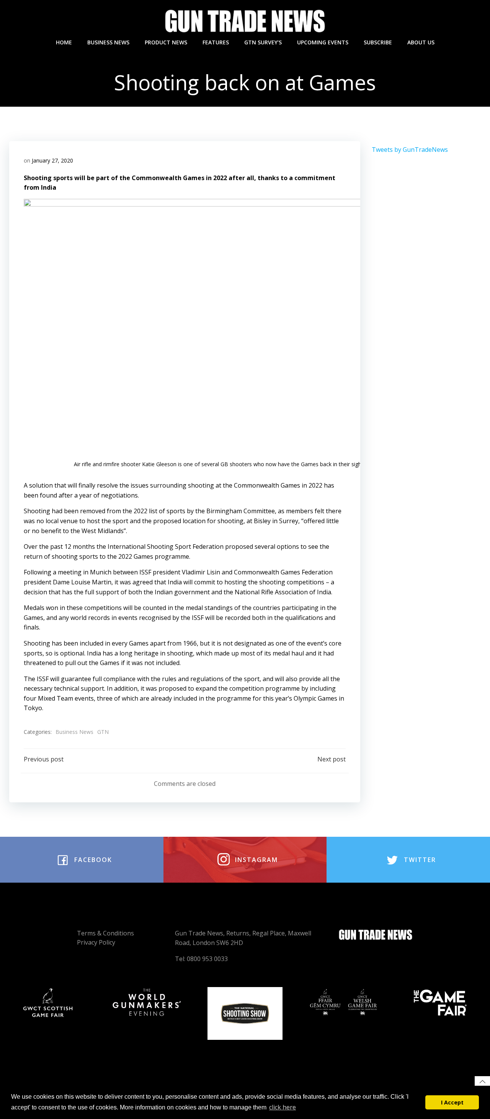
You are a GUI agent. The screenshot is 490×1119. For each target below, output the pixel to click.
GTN (103, 731)
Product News (166, 42)
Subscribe (378, 42)
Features (216, 42)
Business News (108, 42)
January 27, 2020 (52, 160)
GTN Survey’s (263, 42)
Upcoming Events (322, 42)
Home (64, 42)
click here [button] (282, 1107)
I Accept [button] (452, 1102)
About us (420, 42)
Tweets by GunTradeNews (410, 149)
